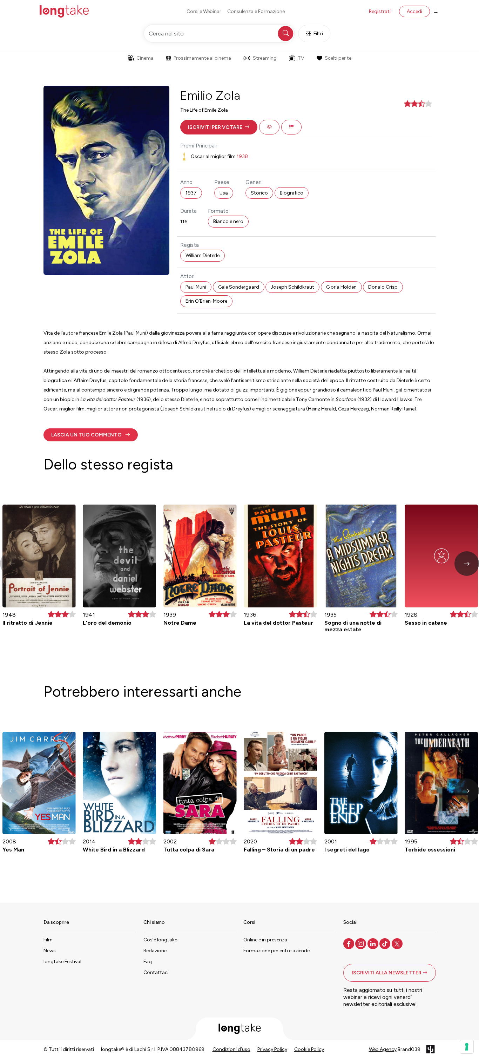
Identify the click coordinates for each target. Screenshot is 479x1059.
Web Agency (383, 1049)
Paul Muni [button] (195, 287)
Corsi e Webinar (204, 11)
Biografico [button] (291, 193)
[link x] (398, 943)
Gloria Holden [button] (341, 287)
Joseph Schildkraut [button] (292, 287)
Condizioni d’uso (231, 1049)
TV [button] (301, 58)
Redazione (155, 951)
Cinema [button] (145, 58)
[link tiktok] (385, 943)
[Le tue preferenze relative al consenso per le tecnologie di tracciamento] (466, 1046)
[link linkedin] (373, 943)
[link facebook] (349, 943)
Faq (147, 962)
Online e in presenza (265, 940)
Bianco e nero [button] (228, 221)
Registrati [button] (380, 11)
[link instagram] (361, 943)
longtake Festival (62, 962)
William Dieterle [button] (202, 255)
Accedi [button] (414, 11)
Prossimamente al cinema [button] (202, 58)
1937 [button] (191, 193)
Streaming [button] (265, 58)
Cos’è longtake (160, 940)
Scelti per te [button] (338, 58)
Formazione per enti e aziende (276, 951)
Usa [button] (224, 193)
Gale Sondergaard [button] (238, 287)
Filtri (318, 34)
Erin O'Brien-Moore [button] (206, 301)
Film (48, 940)
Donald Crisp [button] (383, 287)
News (49, 951)
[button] (218, 127)
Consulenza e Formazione (256, 11)
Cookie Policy (309, 1049)
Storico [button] (259, 193)
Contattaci (156, 972)
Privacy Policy (272, 1049)
